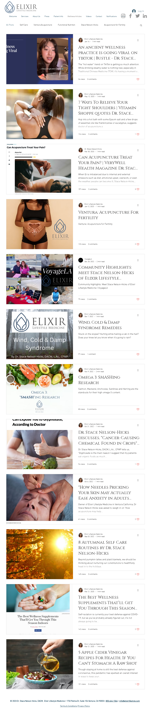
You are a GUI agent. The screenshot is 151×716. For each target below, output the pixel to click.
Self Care (24, 25)
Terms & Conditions (68, 706)
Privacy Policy (84, 706)
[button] (25, 16)
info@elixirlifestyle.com (129, 701)
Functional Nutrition (66, 25)
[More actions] (139, 40)
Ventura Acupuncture (43, 25)
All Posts (10, 25)
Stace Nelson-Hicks (89, 25)
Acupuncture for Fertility (114, 25)
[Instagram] (123, 16)
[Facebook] (130, 16)
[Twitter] (138, 16)
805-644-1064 (112, 701)
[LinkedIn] (145, 16)
